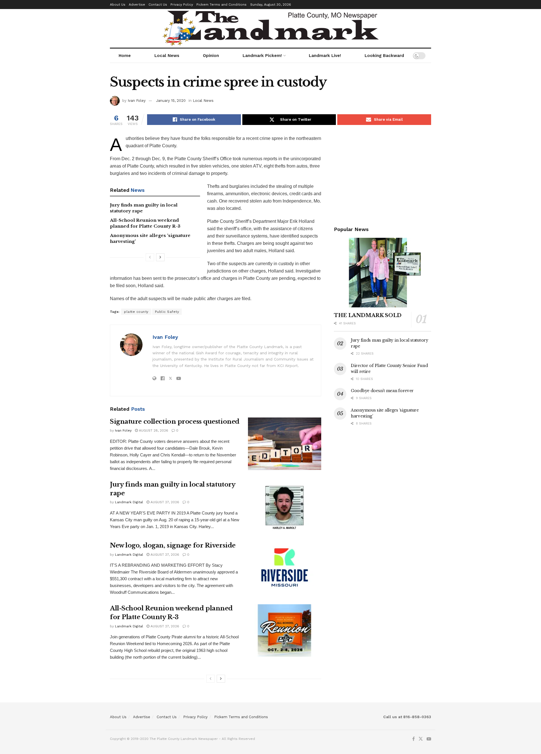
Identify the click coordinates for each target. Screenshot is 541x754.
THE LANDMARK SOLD (368, 315)
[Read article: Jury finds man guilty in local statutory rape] (284, 506)
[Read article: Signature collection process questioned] (284, 443)
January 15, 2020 (171, 100)
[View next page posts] (160, 257)
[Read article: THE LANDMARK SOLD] (382, 272)
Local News (166, 55)
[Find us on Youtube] (429, 739)
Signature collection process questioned (175, 421)
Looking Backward (384, 55)
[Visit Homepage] (271, 28)
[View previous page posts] (150, 257)
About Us (117, 4)
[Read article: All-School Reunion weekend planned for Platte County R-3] (284, 630)
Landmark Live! (325, 55)
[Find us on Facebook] (413, 739)
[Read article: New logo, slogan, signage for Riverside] (284, 567)
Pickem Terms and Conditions (221, 4)
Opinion (211, 55)
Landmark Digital (129, 502)
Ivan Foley (137, 100)
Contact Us (157, 4)
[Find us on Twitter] (420, 739)
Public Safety (167, 312)
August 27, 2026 (164, 502)
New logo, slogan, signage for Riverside (173, 545)
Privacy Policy (181, 4)
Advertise (137, 4)
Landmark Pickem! (262, 55)
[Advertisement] (382, 174)
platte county (136, 312)
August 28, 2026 (153, 430)
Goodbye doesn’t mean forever (382, 390)
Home (125, 55)
